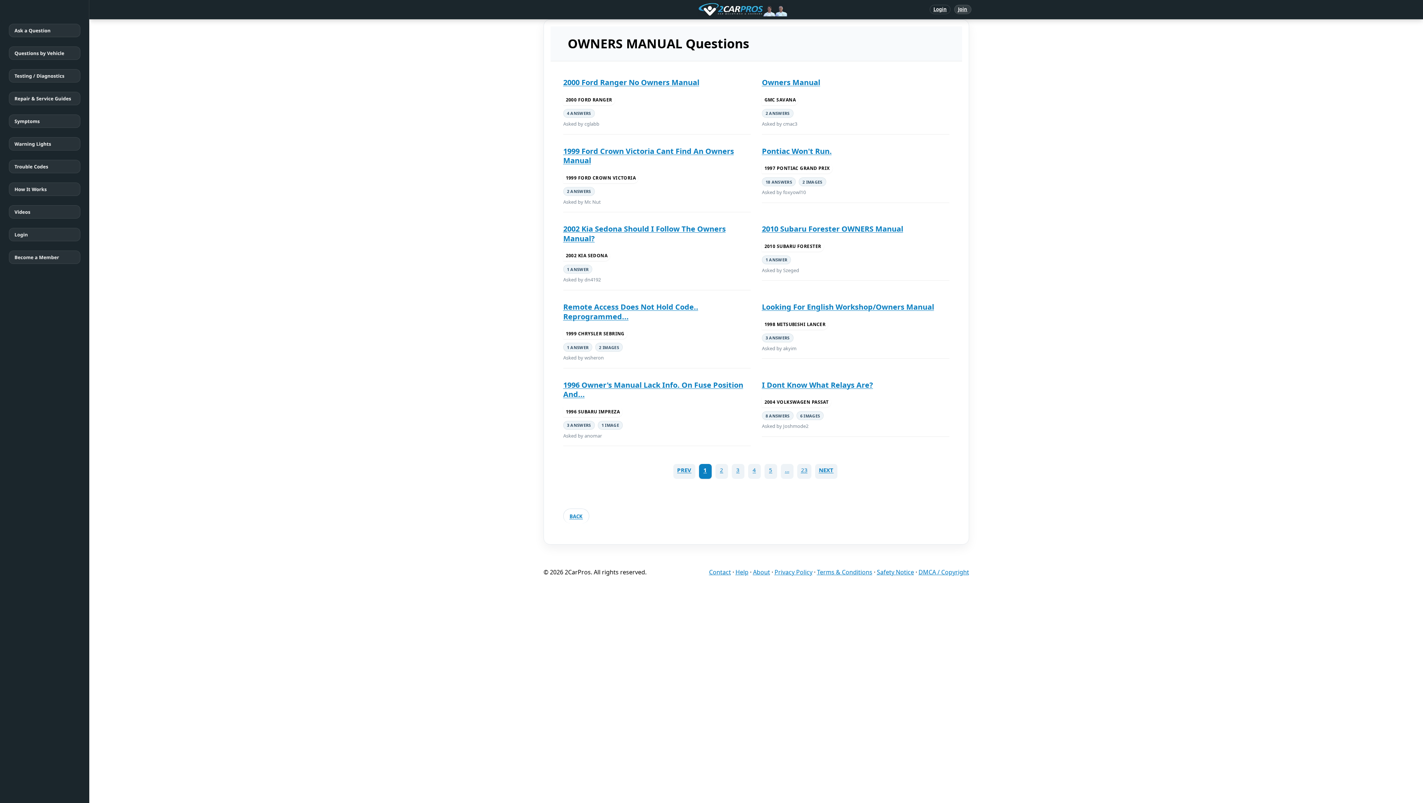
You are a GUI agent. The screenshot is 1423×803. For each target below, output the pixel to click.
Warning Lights (33, 144)
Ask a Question (33, 30)
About (761, 572)
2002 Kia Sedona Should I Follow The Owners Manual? (644, 234)
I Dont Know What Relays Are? (817, 385)
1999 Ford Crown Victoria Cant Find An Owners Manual (648, 156)
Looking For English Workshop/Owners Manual (848, 307)
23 (804, 470)
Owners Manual (791, 82)
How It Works (31, 189)
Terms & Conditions (844, 572)
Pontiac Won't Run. (797, 151)
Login (940, 9)
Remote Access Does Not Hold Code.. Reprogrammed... (630, 312)
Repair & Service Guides (43, 98)
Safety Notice (895, 572)
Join (962, 9)
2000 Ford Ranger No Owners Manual (631, 82)
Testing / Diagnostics (39, 75)
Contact (720, 572)
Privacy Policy (794, 572)
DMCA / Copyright (944, 572)
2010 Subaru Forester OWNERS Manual (832, 229)
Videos (23, 212)
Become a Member (37, 257)
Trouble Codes (31, 166)
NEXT (826, 470)
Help (742, 572)
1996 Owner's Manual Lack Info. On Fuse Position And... (653, 390)
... (787, 470)
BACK (576, 516)
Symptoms (27, 121)
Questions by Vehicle (39, 53)
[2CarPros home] (704, 9)
